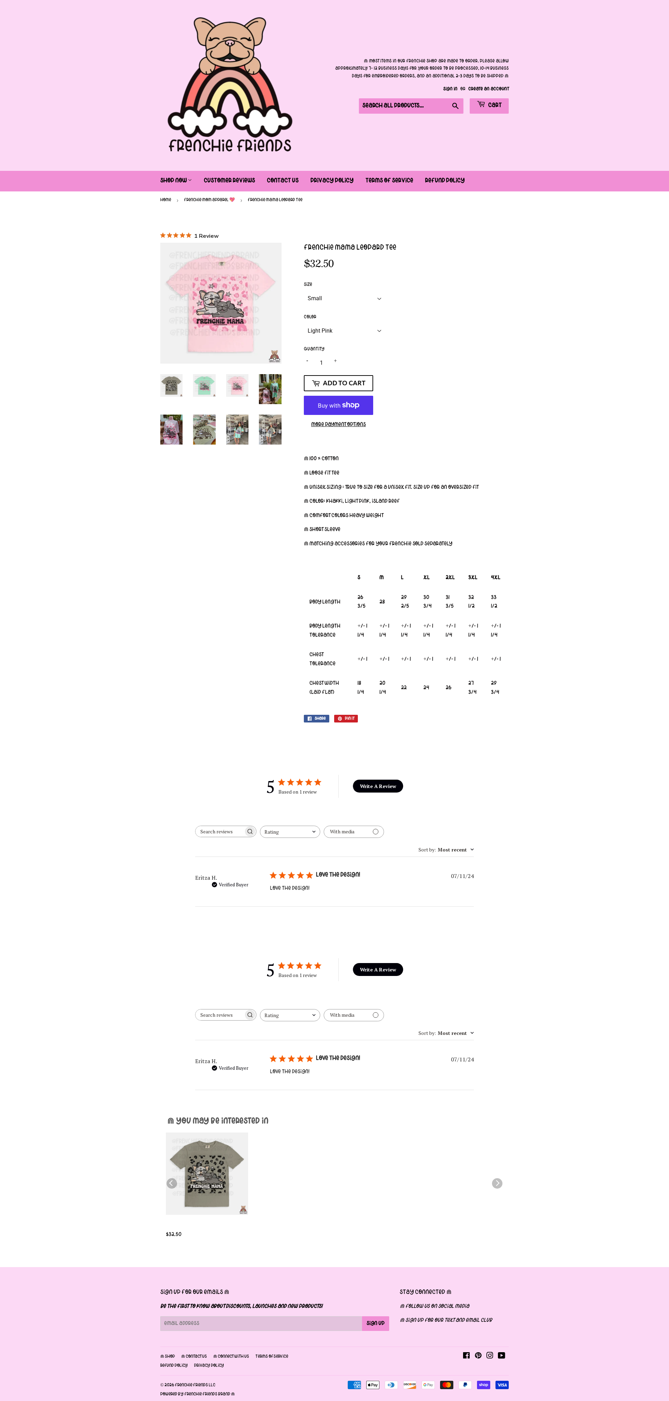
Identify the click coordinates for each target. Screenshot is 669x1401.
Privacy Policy (332, 181)
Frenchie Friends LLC (195, 1385)
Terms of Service (389, 181)
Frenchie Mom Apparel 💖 (209, 200)
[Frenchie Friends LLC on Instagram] (489, 1356)
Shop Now (174, 181)
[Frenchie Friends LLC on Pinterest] (478, 1356)
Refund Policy (445, 181)
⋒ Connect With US (231, 1357)
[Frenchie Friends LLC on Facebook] (466, 1356)
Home (165, 200)
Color (310, 317)
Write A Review (378, 786)
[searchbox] (219, 831)
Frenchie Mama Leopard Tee (205, 1226)
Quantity (314, 349)
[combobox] (290, 832)
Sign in (450, 89)
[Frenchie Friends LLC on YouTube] (501, 1356)
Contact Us (283, 181)
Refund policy (174, 1366)
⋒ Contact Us (194, 1357)
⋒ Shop (167, 1357)
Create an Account (488, 89)
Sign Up (376, 1323)
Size (308, 284)
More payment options (338, 424)
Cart (494, 105)
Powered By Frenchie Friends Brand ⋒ (197, 1394)
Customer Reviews (229, 181)
